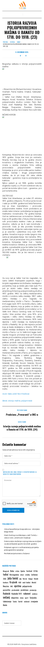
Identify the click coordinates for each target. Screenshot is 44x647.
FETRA (35, 571)
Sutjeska (33, 597)
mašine (17, 400)
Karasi (25, 578)
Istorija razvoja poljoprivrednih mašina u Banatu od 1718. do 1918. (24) (22, 427)
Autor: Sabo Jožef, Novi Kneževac (15, 394)
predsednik (15, 590)
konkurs (5, 582)
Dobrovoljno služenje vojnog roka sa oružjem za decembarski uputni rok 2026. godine (22, 542)
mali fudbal (26, 582)
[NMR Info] (22, 5)
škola (5, 605)
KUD (20, 582)
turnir (20, 601)
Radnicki (6, 593)
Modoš (34, 582)
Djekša (23, 571)
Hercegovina (14, 574)
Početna (5, 42)
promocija (33, 590)
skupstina (15, 597)
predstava (24, 589)
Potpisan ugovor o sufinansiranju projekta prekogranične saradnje (21, 548)
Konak (36, 578)
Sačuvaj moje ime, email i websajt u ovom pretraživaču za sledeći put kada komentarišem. (19, 473)
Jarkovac (34, 574)
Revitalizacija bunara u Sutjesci (17, 553)
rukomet (27, 593)
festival (29, 571)
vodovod (26, 601)
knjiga (30, 578)
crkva (17, 571)
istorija (10, 400)
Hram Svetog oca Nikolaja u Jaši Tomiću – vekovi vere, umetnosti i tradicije (21, 536)
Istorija (12, 42)
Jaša (4, 578)
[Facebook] (20, 639)
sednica (34, 593)
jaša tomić (13, 578)
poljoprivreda (26, 400)
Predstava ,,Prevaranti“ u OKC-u (22, 414)
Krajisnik (13, 582)
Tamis (15, 601)
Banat (18, 42)
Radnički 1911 (16, 593)
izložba (27, 574)
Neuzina (6, 586)
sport (26, 598)
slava (21, 597)
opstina (17, 586)
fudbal (5, 574)
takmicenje (7, 601)
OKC (11, 586)
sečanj (6, 597)
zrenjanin (34, 601)
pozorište (6, 589)
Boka (12, 570)
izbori (22, 574)
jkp (20, 578)
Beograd (6, 571)
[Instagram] (23, 639)
